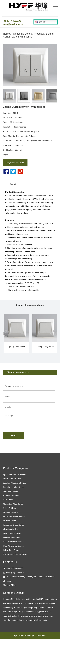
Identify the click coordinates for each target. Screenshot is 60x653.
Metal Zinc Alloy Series (13, 504)
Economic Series (10, 491)
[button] (54, 333)
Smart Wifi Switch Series (14, 516)
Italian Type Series (11, 550)
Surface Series (9, 521)
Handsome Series (22, 33)
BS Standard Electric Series (15, 554)
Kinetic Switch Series (12, 533)
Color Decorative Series (13, 487)
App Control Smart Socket (14, 474)
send (13, 435)
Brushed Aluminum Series (14, 483)
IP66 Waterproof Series (13, 542)
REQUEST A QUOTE (15, 163)
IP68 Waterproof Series (13, 546)
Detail (13, 184)
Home (6, 33)
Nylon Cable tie (9, 508)
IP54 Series (8, 500)
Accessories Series (11, 537)
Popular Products (10, 512)
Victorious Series (10, 529)
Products (39, 33)
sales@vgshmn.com (13, 24)
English (42, 22)
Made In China (9, 585)
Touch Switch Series (12, 479)
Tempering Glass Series (13, 525)
